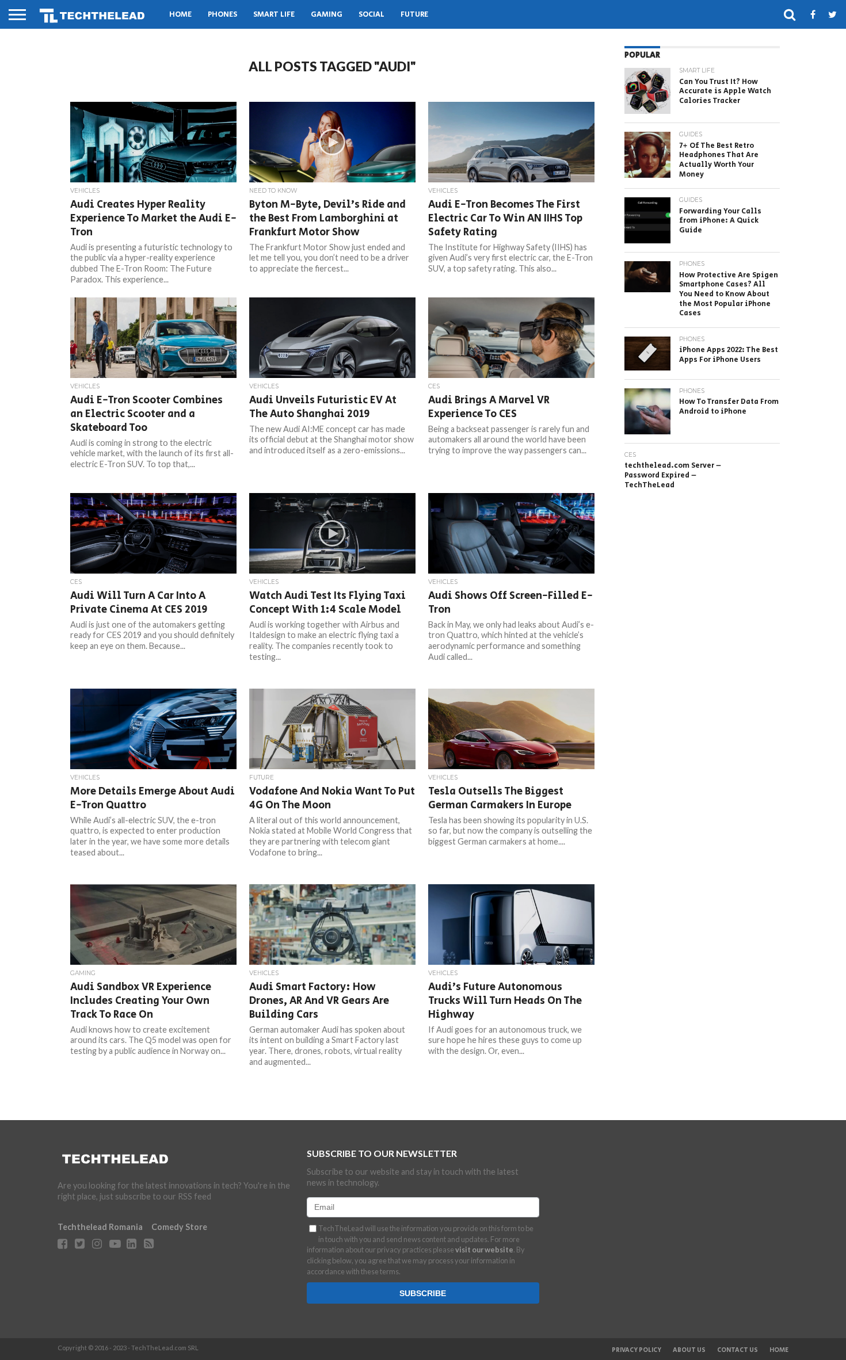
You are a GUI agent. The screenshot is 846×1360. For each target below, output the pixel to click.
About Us (689, 1350)
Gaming (326, 14)
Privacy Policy (636, 1350)
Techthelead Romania (100, 1227)
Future (414, 14)
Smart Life (274, 14)
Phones (222, 14)
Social (371, 14)
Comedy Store (179, 1227)
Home (180, 14)
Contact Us (737, 1350)
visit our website (484, 1249)
